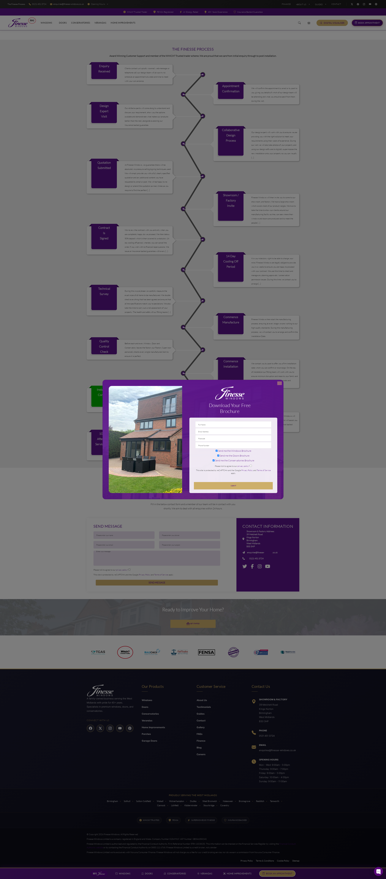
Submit (233, 486)
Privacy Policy (247, 470)
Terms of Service (264, 470)
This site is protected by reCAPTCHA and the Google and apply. (233, 471)
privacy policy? (243, 466)
